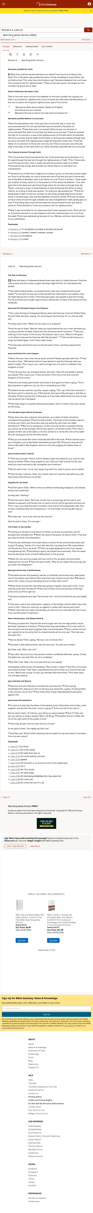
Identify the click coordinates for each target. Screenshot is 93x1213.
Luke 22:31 (15, 756)
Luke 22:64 (15, 776)
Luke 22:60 (15, 769)
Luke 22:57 (15, 766)
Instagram (33, 1172)
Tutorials (32, 1083)
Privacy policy (35, 1096)
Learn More (35, 846)
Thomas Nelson (35, 1146)
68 (43, 782)
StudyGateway (35, 1129)
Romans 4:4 (15, 235)
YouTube (32, 1185)
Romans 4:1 (15, 229)
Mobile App (33, 1054)
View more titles (46, 950)
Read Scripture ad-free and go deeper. (46, 10)
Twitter (31, 1182)
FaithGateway (34, 1126)
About (31, 1044)
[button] (89, 4)
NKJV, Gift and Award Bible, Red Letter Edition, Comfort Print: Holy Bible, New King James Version (30, 918)
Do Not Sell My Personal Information (46, 1103)
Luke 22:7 (14, 746)
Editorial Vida (34, 1143)
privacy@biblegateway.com (13, 1028)
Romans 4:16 (16, 239)
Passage (6, 46)
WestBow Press (35, 1149)
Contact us (33, 1093)
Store (30, 1057)
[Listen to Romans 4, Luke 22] (37, 54)
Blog (30, 1060)
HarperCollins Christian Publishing (44, 1136)
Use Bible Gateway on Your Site (42, 1086)
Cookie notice (34, 1106)
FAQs (30, 1080)
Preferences (33, 1201)
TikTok (31, 1179)
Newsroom (33, 1064)
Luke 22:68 (15, 779)
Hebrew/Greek (32, 46)
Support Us (33, 1067)
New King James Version (19, 806)
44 (43, 763)
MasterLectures (35, 1156)
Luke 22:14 (15, 749)
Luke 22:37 (15, 759)
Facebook (32, 1168)
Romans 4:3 (15, 232)
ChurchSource (34, 1132)
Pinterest (32, 1175)
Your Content (47, 46)
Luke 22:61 (15, 772)
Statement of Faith (36, 1050)
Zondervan (33, 1153)
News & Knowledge (37, 1047)
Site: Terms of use (36, 1110)
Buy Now (22, 940)
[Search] (88, 30)
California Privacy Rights (40, 1100)
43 (36, 763)
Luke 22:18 (15, 753)
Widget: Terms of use (38, 1113)
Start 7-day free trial (15, 846)
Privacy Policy (68, 1026)
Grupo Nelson (34, 1139)
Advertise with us (36, 1090)
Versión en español (37, 1198)
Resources (17, 46)
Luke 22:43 (15, 763)
